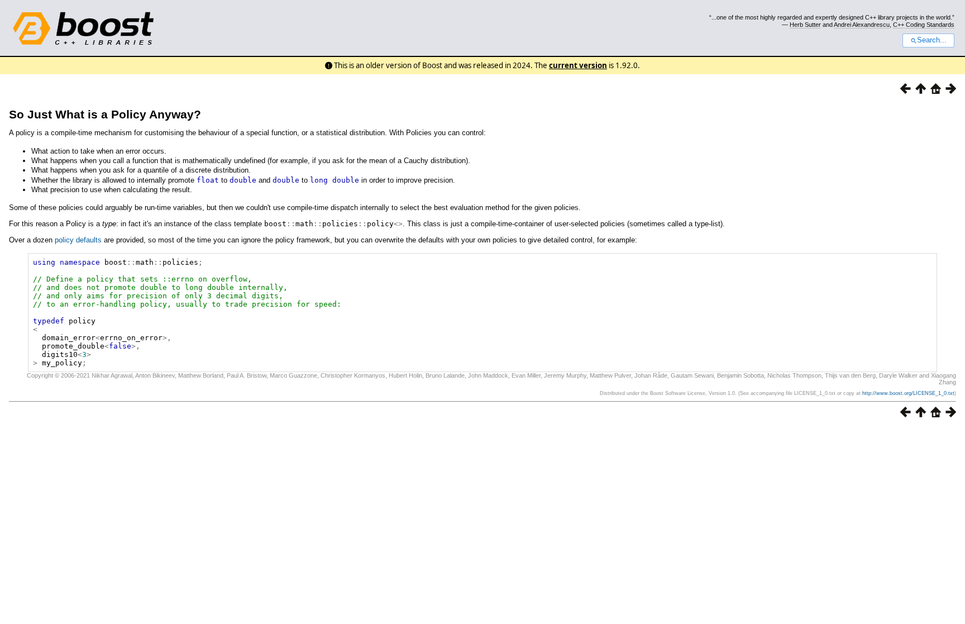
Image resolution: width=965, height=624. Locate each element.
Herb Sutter (805, 24)
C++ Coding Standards (923, 24)
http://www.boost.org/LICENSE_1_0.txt (908, 393)
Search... (932, 40)
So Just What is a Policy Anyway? (105, 114)
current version (578, 65)
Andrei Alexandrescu (862, 24)
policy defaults (78, 240)
